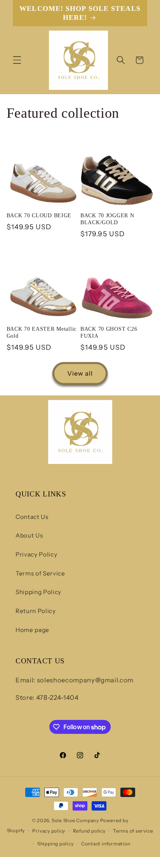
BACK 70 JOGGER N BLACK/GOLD (107, 218)
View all (80, 373)
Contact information (105, 844)
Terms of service (133, 831)
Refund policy (89, 831)
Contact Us (32, 516)
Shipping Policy (38, 592)
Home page (32, 630)
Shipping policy (55, 844)
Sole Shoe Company (75, 820)
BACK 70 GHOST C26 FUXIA (108, 332)
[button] (17, 60)
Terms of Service (40, 573)
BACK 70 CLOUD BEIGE (39, 215)
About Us (29, 535)
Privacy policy (48, 831)
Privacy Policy (36, 554)
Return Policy (36, 611)
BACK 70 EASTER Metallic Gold (42, 332)
